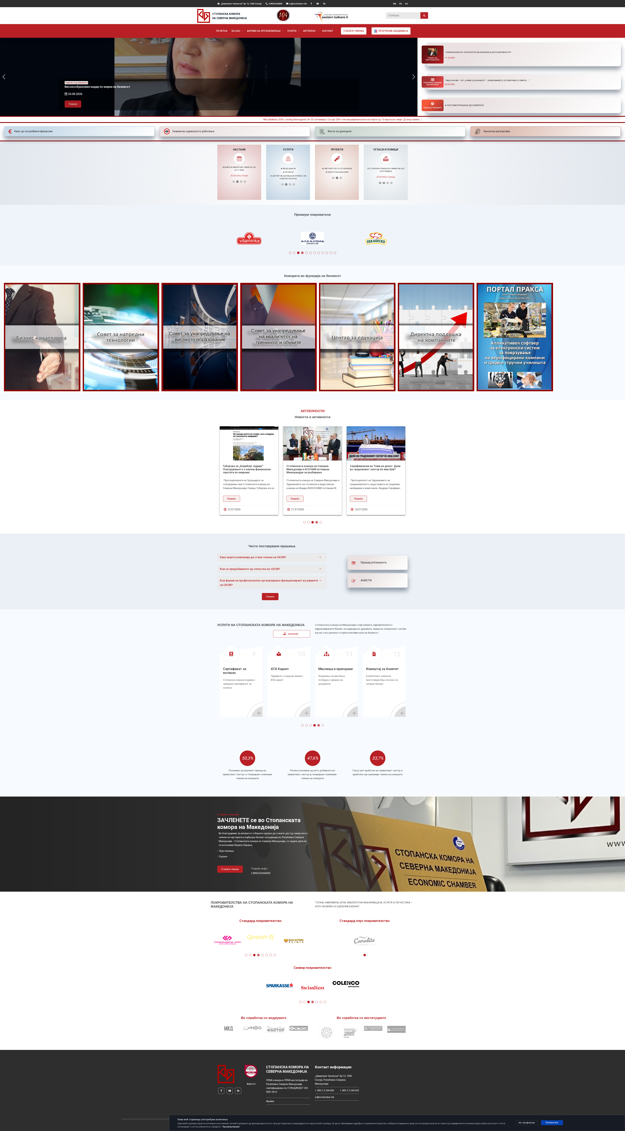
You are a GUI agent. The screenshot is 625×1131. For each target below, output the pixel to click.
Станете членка (353, 30)
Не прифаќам (527, 1123)
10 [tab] (327, 253)
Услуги (292, 30)
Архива (270, 1101)
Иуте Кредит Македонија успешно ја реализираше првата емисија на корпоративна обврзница (373, 469)
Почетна (221, 30)
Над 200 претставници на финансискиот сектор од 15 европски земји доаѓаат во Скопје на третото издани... (312, 469)
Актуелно (309, 30)
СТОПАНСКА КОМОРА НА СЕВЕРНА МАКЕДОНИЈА (229, 16)
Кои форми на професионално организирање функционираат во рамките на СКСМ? (269, 583)
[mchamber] (204, 16)
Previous (211, 239)
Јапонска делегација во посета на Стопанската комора (245, 468)
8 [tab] (318, 253)
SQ (406, 3)
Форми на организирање (264, 30)
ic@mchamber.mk (298, 3)
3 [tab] (298, 253)
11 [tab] (331, 253)
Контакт (327, 30)
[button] (413, 76)
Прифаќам (552, 1122)
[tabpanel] (312, 239)
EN (400, 3)
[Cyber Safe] (250, 1071)
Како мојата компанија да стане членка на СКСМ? (253, 557)
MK (394, 3)
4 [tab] (302, 253)
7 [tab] (314, 253)
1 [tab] (290, 253)
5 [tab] (306, 253)
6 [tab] (310, 253)
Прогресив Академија (393, 30)
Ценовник (293, 634)
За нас (236, 30)
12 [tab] (335, 253)
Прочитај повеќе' (231, 1126)
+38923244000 (275, 3)
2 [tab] (294, 253)
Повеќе (73, 104)
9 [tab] (322, 253)
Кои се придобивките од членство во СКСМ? (250, 569)
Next (413, 239)
